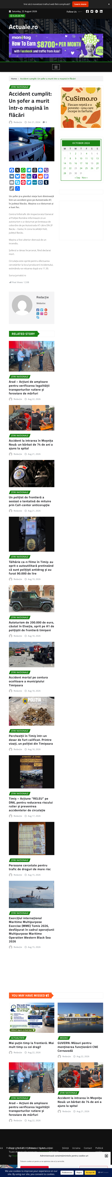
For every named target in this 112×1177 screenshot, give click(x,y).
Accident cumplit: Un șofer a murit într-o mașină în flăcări (48, 78)
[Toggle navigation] (56, 67)
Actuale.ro (23, 27)
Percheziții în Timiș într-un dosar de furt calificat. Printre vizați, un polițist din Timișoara (31, 739)
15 (70, 163)
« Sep (77, 177)
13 (97, 158)
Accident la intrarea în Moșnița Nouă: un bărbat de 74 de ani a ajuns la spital (31, 444)
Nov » (85, 177)
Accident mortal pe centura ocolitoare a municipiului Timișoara (28, 681)
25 (86, 168)
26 (92, 168)
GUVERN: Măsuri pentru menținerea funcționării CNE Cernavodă (78, 1047)
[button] (106, 1155)
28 (65, 173)
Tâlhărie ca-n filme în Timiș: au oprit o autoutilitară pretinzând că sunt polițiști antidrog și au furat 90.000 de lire (31, 567)
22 (70, 168)
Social (20, 1148)
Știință (65, 1148)
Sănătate (31, 1148)
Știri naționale (54, 1150)
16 (75, 163)
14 (65, 163)
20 (97, 163)
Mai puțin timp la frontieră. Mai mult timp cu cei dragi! (31, 1045)
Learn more (80, 4)
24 (81, 168)
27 (97, 168)
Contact (88, 1148)
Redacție (18, 122)
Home (14, 78)
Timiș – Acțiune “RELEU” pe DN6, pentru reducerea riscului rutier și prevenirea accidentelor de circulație (31, 804)
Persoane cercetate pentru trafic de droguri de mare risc (30, 867)
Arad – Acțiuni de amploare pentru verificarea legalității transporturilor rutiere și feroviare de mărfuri (29, 387)
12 (92, 158)
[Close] (109, 4)
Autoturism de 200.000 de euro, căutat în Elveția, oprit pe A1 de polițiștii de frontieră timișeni (31, 626)
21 (65, 168)
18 (86, 163)
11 (86, 158)
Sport (42, 1148)
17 (81, 163)
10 (81, 158)
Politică (10, 1148)
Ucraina (76, 1148)
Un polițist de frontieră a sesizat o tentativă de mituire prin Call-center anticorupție (30, 501)
